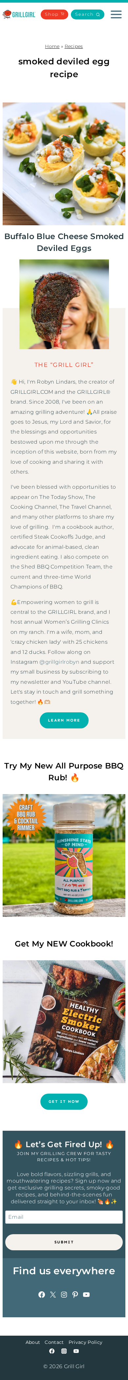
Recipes (74, 46)
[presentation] (64, 163)
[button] (87, 15)
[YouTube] (76, 1351)
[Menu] (116, 14)
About (33, 1342)
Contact (54, 1342)
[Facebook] (52, 1351)
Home (52, 46)
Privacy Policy (85, 1342)
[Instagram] (64, 1351)
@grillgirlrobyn (59, 662)
